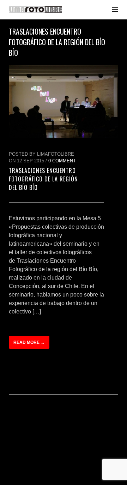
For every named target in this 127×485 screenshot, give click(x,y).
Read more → (29, 342)
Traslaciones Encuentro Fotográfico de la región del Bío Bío (43, 179)
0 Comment (62, 160)
